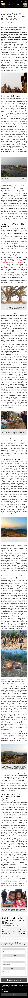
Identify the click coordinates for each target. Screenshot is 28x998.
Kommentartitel (14, 962)
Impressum (4, 989)
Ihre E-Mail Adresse (14, 949)
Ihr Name (14, 955)
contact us (14, 994)
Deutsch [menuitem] (23, 1)
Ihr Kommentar (14, 968)
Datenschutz (4, 991)
